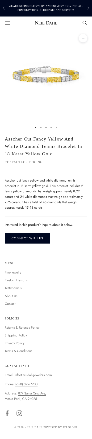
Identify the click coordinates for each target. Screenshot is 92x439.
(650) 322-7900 (26, 384)
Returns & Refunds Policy (22, 327)
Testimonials (13, 288)
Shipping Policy (16, 335)
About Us (11, 296)
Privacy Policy (14, 343)
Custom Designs (16, 280)
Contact (10, 303)
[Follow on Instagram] (19, 413)
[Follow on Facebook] (7, 413)
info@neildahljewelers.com (33, 375)
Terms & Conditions (18, 350)
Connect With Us (27, 238)
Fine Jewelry (13, 272)
